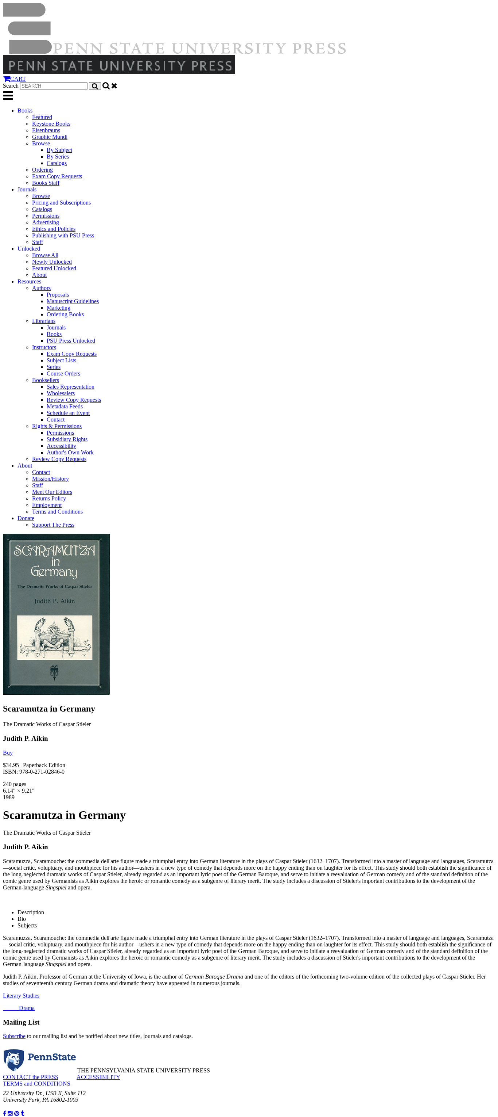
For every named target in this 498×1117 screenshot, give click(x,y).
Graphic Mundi (49, 137)
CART (18, 79)
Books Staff (45, 183)
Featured (42, 117)
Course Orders (63, 373)
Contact (56, 419)
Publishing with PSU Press (63, 235)
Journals (26, 189)
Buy (8, 753)
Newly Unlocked (52, 262)
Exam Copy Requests (57, 176)
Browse (41, 143)
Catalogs (57, 163)
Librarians (43, 321)
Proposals (58, 294)
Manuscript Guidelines (73, 301)
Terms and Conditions (57, 511)
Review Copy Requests (74, 400)
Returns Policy (49, 498)
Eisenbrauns (46, 130)
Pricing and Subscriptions (61, 202)
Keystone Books (51, 124)
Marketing (58, 308)
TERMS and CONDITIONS (36, 1083)
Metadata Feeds (65, 406)
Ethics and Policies (53, 229)
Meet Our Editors (52, 492)
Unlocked (28, 248)
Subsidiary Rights (67, 439)
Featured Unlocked (54, 268)
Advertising (45, 222)
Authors (41, 288)
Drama (19, 1008)
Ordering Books (65, 314)
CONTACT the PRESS (30, 1077)
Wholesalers (61, 393)
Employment (47, 505)
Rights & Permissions (57, 426)
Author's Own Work (70, 452)
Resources (29, 281)
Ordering (42, 170)
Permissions (45, 216)
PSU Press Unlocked (71, 341)
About (39, 275)
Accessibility (61, 446)
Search (11, 86)
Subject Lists (61, 360)
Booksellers (45, 380)
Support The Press (53, 525)
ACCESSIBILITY (98, 1077)
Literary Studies (21, 995)
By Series (58, 156)
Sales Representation (70, 387)
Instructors (44, 347)
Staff (37, 242)
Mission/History (50, 479)
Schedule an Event (68, 413)
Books (24, 110)
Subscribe (14, 1036)
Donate (25, 518)
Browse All (45, 255)
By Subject (59, 150)
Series (54, 367)
